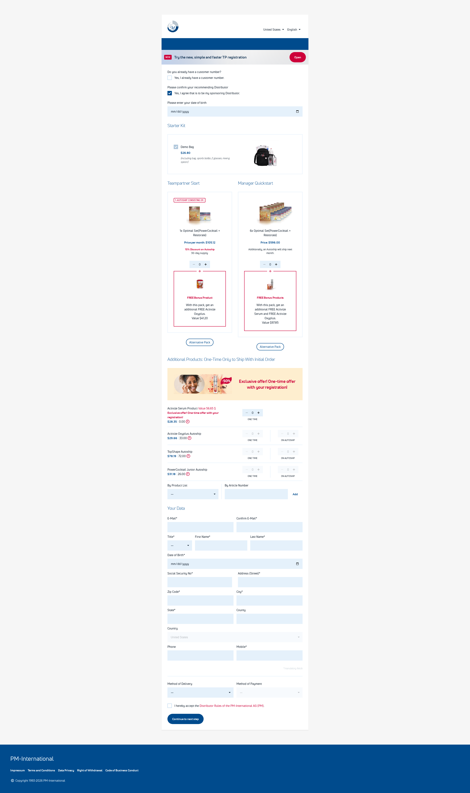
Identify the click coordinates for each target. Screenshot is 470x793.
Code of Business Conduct (121, 770)
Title (170, 536)
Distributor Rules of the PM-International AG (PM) (232, 706)
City (238, 591)
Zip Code (173, 591)
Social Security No (179, 573)
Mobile (240, 646)
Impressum (17, 770)
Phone (171, 646)
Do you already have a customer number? (194, 71)
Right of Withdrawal (89, 770)
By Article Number (236, 485)
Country (172, 628)
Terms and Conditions (41, 770)
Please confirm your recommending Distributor (197, 87)
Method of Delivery (179, 683)
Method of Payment (249, 683)
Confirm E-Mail (246, 518)
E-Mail (171, 518)
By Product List (177, 485)
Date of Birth (175, 555)
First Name (202, 536)
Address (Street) (248, 573)
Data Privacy (66, 770)
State (170, 610)
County (241, 610)
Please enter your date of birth (187, 102)
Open (297, 57)
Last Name (257, 536)
